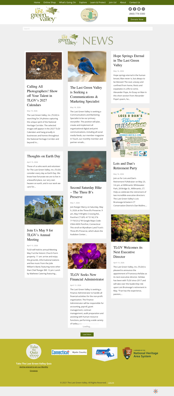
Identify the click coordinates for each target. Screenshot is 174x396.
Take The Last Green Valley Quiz (33, 363)
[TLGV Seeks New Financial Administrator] (87, 256)
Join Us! (113, 2)
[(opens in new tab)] (69, 352)
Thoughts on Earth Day (43, 156)
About (123, 2)
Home (37, 2)
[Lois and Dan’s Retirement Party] (130, 133)
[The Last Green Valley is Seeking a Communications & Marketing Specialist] (87, 66)
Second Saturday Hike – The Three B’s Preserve (86, 192)
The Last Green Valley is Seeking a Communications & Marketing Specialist (86, 94)
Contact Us (134, 2)
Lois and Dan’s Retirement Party (125, 165)
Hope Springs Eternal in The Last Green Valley (128, 60)
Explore (83, 2)
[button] (87, 334)
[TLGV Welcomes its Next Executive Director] (130, 228)
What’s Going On (67, 2)
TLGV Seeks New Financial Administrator (87, 276)
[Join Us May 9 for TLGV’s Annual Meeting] (44, 210)
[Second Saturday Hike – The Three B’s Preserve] (87, 166)
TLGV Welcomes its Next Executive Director (128, 252)
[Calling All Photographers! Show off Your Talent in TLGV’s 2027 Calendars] (44, 66)
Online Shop (49, 2)
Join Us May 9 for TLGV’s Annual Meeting (40, 235)
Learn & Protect (98, 2)
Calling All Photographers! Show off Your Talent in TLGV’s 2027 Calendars (42, 95)
